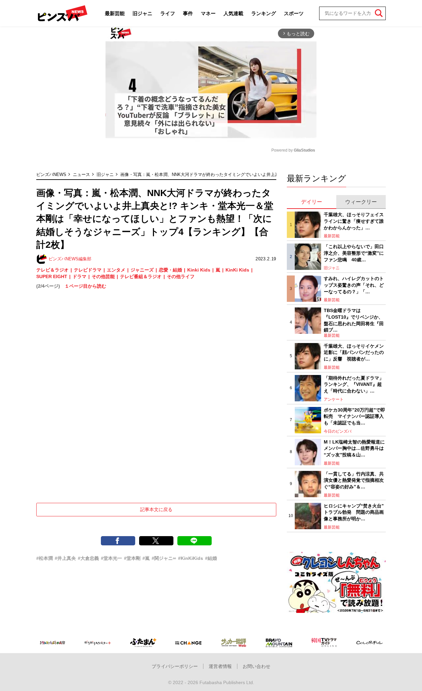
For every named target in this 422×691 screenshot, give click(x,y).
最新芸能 (115, 13)
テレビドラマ (88, 270)
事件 (188, 13)
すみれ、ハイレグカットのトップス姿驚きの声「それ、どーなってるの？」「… (354, 285)
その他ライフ (181, 276)
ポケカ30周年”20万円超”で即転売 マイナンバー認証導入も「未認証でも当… (354, 416)
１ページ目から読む (85, 286)
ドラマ (79, 276)
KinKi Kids (237, 270)
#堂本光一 (111, 558)
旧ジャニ (142, 13)
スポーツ (294, 13)
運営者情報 (220, 666)
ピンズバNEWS (51, 174)
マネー (208, 13)
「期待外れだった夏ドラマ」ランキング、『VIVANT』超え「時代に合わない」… (354, 384)
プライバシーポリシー (175, 666)
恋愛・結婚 (170, 270)
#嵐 (146, 558)
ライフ (167, 13)
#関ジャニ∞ (164, 558)
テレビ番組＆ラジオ (141, 276)
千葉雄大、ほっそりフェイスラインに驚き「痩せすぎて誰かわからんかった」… (354, 221)
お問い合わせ (256, 666)
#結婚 (211, 558)
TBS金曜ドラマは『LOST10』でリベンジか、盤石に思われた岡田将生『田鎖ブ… (354, 320)
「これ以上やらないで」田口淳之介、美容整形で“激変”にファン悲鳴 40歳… (354, 253)
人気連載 (233, 13)
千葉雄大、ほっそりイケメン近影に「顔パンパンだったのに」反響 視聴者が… (354, 352)
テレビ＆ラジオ (52, 270)
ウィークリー (361, 202)
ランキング (263, 13)
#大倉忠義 (88, 558)
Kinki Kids (198, 270)
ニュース (81, 174)
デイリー (311, 202)
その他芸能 (103, 276)
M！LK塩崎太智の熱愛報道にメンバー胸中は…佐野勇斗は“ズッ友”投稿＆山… (354, 448)
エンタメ (116, 270)
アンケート (334, 399)
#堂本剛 (132, 558)
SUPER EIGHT (51, 276)
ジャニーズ (142, 270)
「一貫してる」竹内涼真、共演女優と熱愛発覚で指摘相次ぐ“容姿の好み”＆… (354, 480)
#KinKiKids (190, 558)
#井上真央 (65, 558)
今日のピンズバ (337, 431)
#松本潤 (44, 558)
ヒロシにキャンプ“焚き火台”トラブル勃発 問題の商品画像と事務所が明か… (354, 512)
